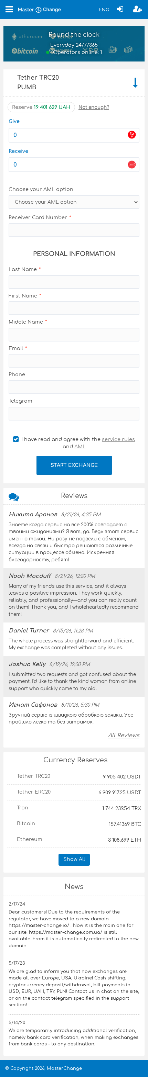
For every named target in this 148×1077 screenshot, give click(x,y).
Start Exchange (74, 465)
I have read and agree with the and (77, 443)
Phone (17, 374)
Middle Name (26, 322)
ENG (104, 10)
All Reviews (123, 735)
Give (14, 121)
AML (80, 446)
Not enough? (93, 107)
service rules (118, 439)
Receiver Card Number (38, 217)
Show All (74, 859)
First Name (23, 296)
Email (16, 348)
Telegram (20, 401)
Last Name (23, 269)
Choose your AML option (41, 189)
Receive (18, 151)
